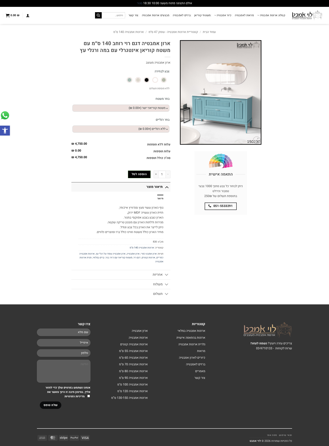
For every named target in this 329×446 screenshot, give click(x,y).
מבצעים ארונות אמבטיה (155, 15)
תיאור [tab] (160, 198)
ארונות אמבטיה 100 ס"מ (132, 384)
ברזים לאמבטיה (182, 15)
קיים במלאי (98, 257)
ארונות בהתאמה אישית (190, 337)
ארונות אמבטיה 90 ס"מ (133, 378)
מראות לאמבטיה (244, 15)
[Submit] (98, 15)
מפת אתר (272, 435)
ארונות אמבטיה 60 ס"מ (133, 357)
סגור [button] (139, 3)
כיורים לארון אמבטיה (192, 357)
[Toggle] (166, 187)
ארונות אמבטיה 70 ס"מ (133, 364)
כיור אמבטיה (224, 15)
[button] (5, 131)
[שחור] (146, 80)
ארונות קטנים (148, 257)
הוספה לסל (139, 174)
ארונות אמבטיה (138, 337)
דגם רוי (137, 257)
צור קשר (133, 15)
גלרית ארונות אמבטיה (191, 344)
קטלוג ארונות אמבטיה (272, 15)
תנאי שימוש (285, 435)
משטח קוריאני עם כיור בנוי (118, 257)
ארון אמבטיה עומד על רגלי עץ (110, 253)
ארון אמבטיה (133, 253)
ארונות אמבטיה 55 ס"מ (133, 351)
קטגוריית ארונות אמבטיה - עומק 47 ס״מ (173, 32)
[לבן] (155, 80)
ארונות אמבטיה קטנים (134, 344)
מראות (201, 351)
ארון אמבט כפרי (149, 253)
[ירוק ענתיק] (164, 80)
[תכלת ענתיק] (129, 80)
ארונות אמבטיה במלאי (191, 331)
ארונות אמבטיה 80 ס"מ (133, 371)
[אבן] (138, 80)
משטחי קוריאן (202, 15)
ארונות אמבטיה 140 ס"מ (128, 32)
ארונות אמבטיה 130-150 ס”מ (129, 398)
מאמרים (200, 371)
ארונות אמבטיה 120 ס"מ (132, 391)
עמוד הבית (209, 32)
